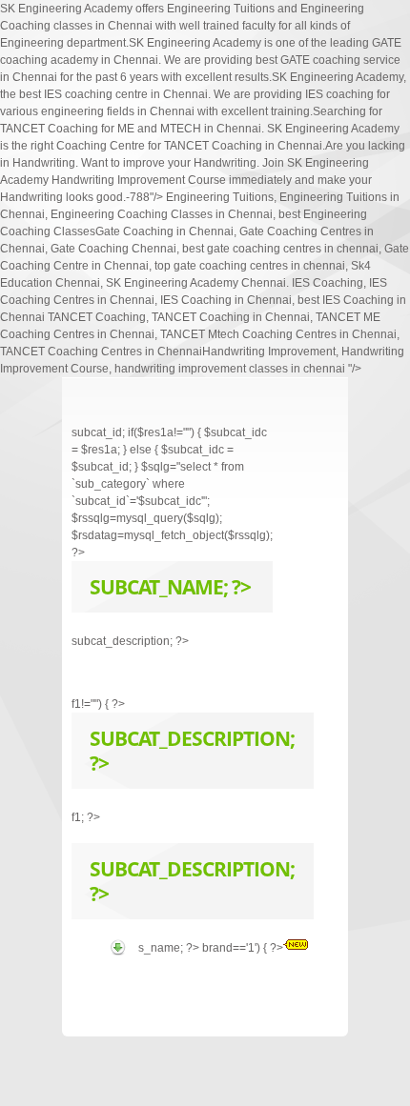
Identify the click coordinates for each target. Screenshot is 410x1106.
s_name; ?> (170, 948)
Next (299, 412)
